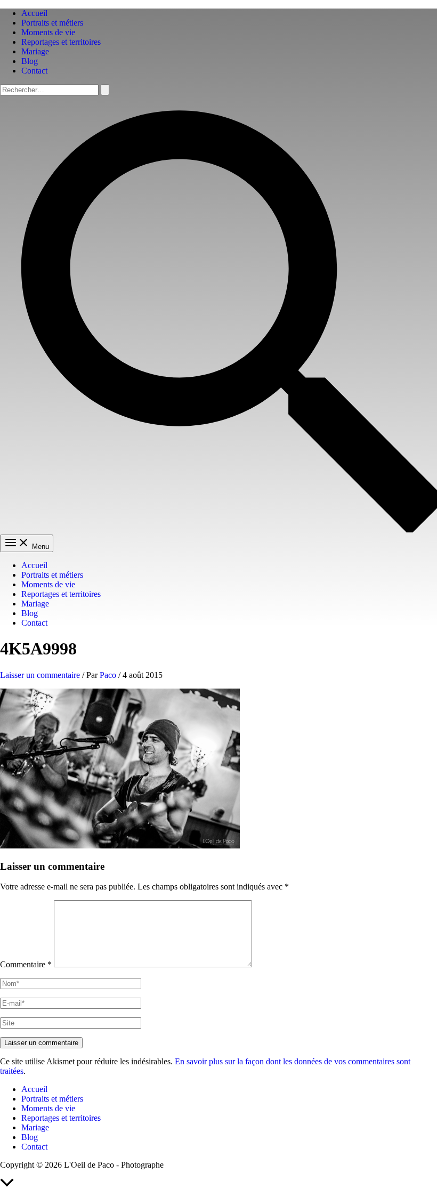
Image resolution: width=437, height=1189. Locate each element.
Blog (29, 61)
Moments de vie (48, 32)
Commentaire (26, 964)
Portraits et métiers (52, 22)
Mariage (35, 51)
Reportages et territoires (61, 41)
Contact (34, 70)
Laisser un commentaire (40, 675)
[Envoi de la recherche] (105, 89)
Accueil (34, 13)
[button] (218, 529)
